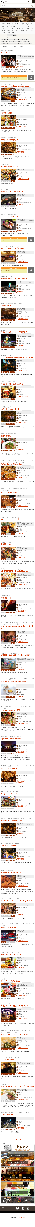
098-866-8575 (23, 941)
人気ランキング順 (11, 35)
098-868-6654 (23, 396)
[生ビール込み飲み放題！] (17, 1151)
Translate (22, 1217)
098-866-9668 (23, 449)
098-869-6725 (23, 752)
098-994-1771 (23, 806)
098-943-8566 (23, 534)
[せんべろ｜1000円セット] (17, 1181)
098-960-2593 (23, 205)
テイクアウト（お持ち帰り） (9, 39)
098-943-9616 (23, 584)
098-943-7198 (23, 231)
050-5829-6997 (23, 67)
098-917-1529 (23, 995)
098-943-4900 (23, 723)
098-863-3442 (23, 152)
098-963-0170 (23, 422)
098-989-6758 (23, 1128)
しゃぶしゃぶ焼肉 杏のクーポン (14, 240)
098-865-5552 (23, 914)
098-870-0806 (23, 1018)
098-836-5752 (23, 968)
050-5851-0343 (23, 99)
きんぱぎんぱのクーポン (14, 78)
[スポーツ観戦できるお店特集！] (17, 1189)
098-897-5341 (23, 345)
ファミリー (26, 41)
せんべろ (20, 43)
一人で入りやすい (11, 43)
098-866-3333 (23, 670)
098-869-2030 (23, 1099)
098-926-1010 (23, 696)
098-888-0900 (23, 319)
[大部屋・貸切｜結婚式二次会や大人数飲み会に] (17, 1174)
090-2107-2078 (23, 558)
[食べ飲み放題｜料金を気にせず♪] (17, 1159)
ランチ (3, 43)
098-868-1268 (23, 642)
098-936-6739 (23, 126)
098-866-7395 (23, 886)
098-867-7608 (23, 611)
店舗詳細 (31, 77)
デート (19, 41)
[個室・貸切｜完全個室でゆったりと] (17, 1166)
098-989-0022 (23, 782)
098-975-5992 (23, 370)
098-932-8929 (23, 477)
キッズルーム (28, 43)
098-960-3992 (23, 859)
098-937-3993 (23, 834)
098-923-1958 (23, 1048)
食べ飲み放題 (12, 41)
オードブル (4, 41)
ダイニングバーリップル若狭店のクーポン (14, 271)
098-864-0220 (23, 262)
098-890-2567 (23, 1073)
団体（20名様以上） (23, 39)
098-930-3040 (23, 292)
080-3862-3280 (23, 179)
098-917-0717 (23, 506)
